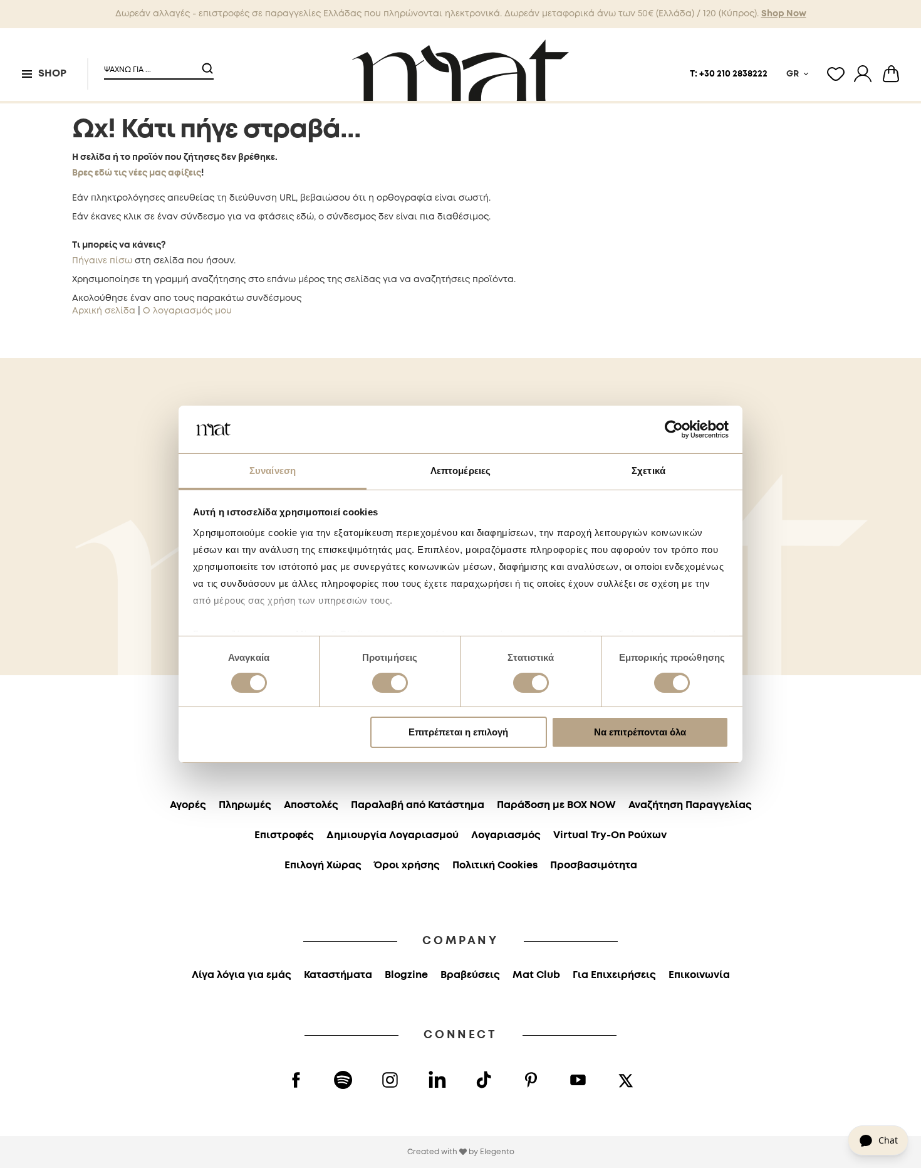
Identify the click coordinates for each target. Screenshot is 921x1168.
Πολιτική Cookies (495, 865)
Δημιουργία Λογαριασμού (392, 835)
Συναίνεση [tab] (272, 470)
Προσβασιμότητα (593, 865)
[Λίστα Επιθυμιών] (836, 74)
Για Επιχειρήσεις (614, 975)
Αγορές (188, 805)
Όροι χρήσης (407, 865)
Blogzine (406, 975)
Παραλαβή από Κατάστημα (417, 805)
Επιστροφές (284, 835)
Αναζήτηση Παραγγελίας (690, 805)
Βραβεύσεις (470, 975)
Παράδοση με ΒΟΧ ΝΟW (556, 805)
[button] (151, 65)
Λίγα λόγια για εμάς (241, 975)
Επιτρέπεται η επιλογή (458, 732)
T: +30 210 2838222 (729, 74)
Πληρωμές (245, 805)
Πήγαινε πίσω (102, 261)
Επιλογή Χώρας (323, 865)
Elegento (497, 1152)
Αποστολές (311, 805)
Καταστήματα (338, 975)
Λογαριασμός (506, 835)
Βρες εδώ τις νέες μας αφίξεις (136, 173)
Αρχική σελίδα (103, 311)
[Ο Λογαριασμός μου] (863, 74)
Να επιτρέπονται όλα (640, 732)
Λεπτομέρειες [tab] (460, 470)
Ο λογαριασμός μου (187, 311)
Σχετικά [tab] (648, 470)
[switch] (390, 684)
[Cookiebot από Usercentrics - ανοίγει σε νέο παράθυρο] (674, 429)
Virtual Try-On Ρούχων (610, 835)
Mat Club (536, 975)
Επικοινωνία (699, 975)
